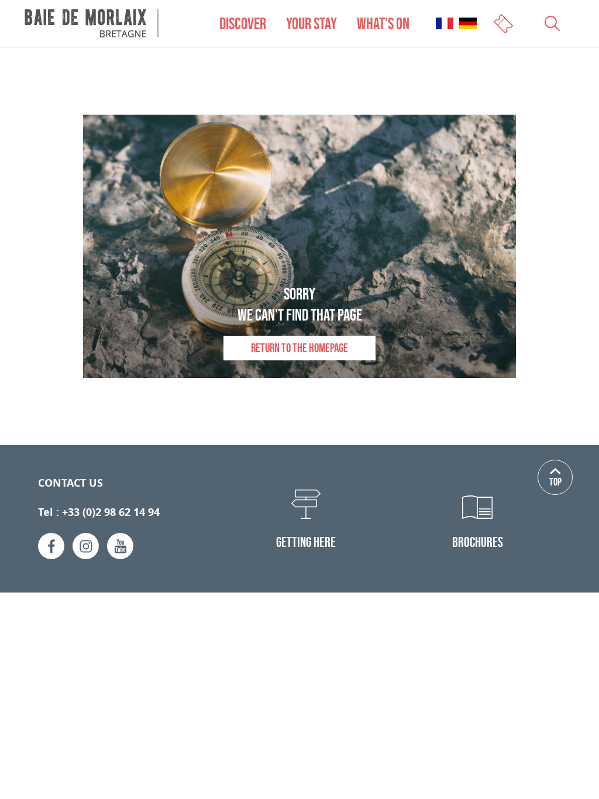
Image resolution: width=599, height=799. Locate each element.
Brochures (477, 542)
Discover (242, 23)
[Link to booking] (504, 22)
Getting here (306, 542)
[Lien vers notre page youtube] (120, 546)
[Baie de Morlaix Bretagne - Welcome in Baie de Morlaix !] (92, 23)
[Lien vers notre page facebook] (51, 546)
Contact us (70, 483)
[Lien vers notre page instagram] (86, 546)
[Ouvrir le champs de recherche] (552, 23)
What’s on (383, 23)
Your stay (311, 23)
